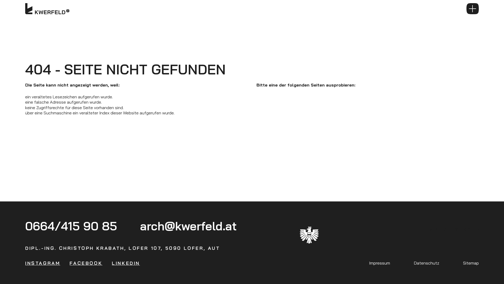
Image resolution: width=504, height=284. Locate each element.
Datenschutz (426, 263)
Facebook (86, 263)
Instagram (42, 263)
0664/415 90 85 (71, 226)
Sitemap (471, 263)
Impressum (379, 263)
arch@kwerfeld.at (188, 226)
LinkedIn (126, 263)
